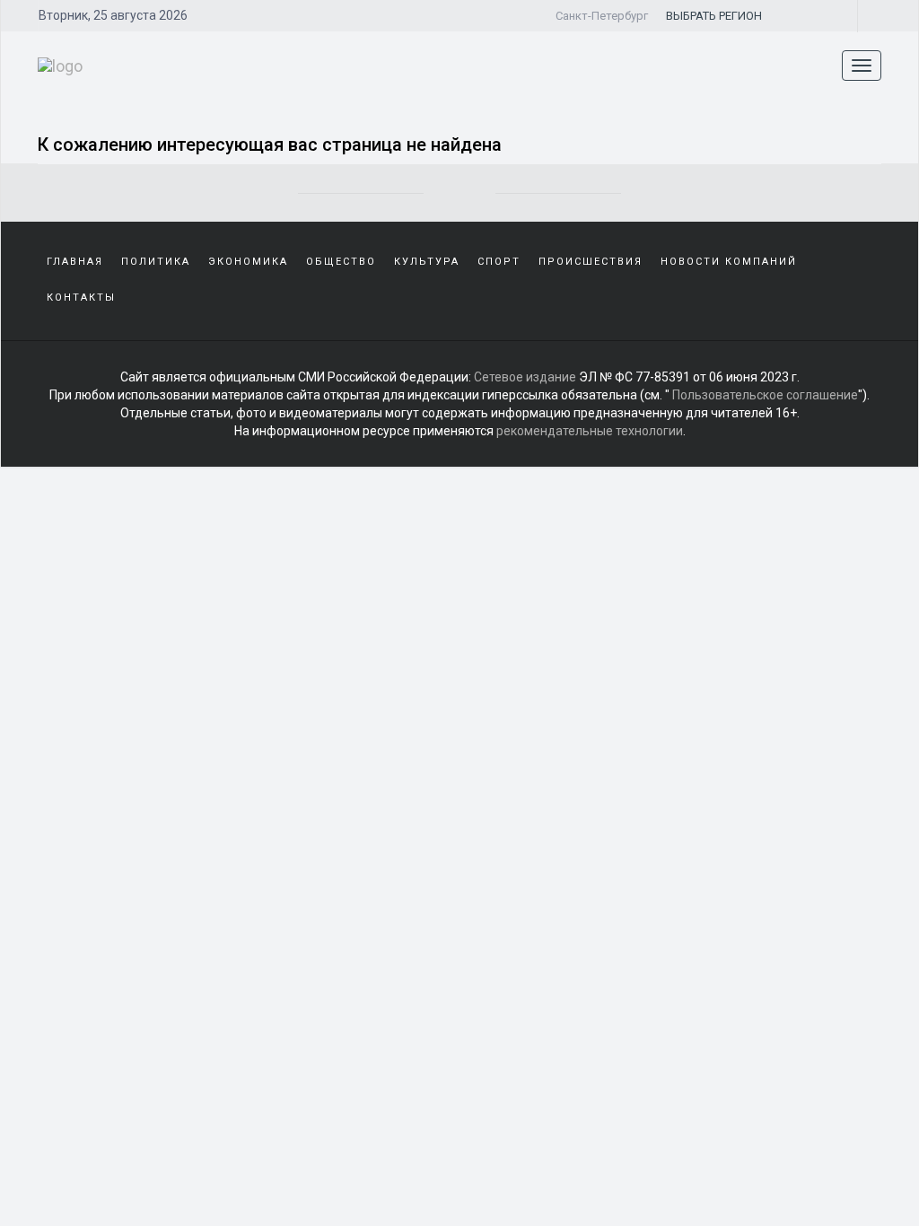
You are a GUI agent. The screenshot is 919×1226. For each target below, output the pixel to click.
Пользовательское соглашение (765, 395)
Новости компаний (729, 261)
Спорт (499, 261)
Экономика (248, 261)
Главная (75, 261)
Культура (427, 261)
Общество (341, 261)
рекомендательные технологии (589, 431)
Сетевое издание (525, 377)
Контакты (81, 297)
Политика (155, 261)
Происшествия (590, 261)
